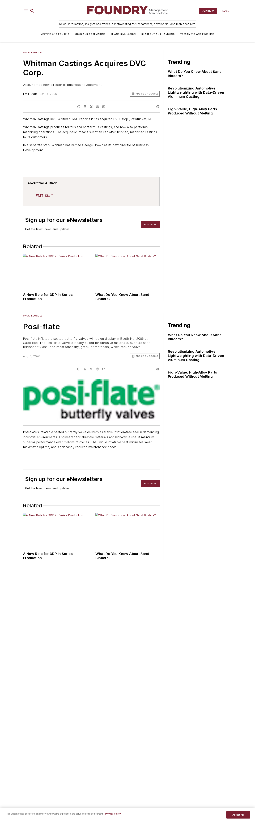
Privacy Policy (113, 813)
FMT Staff (30, 94)
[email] (103, 106)
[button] (25, 11)
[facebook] (78, 106)
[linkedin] (85, 106)
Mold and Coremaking (90, 34)
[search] (32, 11)
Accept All (238, 815)
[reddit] (97, 106)
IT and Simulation (123, 34)
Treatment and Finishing (197, 34)
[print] (158, 106)
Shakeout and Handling (158, 34)
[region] (127, 815)
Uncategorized (33, 52)
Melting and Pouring (55, 34)
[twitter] (91, 106)
